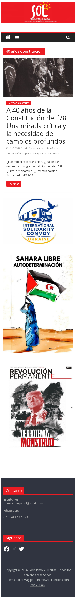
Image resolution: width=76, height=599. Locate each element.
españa (26, 153)
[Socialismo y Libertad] (38, 4)
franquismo (39, 153)
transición (53, 153)
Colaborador (37, 148)
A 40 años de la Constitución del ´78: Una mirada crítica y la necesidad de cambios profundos (37, 126)
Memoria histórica (19, 103)
